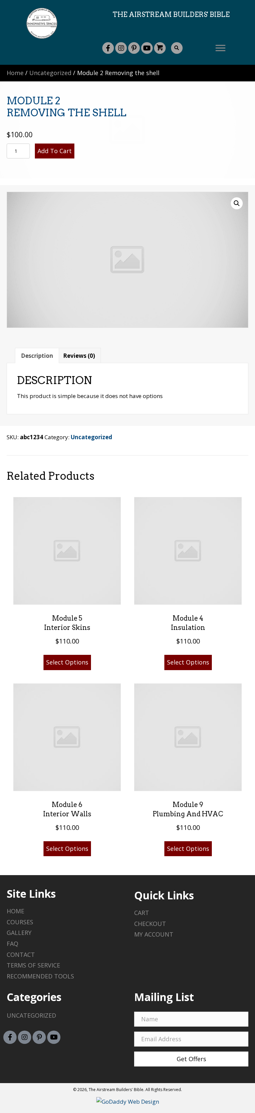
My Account (153, 934)
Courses (20, 922)
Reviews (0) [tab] (79, 355)
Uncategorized (50, 73)
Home (15, 73)
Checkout (150, 924)
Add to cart (55, 151)
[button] (108, 48)
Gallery (19, 933)
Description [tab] (37, 355)
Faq (12, 944)
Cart (141, 913)
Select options (67, 662)
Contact (21, 955)
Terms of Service (33, 965)
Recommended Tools (40, 976)
